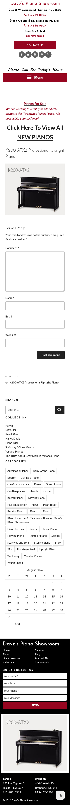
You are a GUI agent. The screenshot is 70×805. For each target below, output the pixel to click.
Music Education (17, 504)
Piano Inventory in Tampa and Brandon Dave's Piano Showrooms (34, 520)
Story (58, 542)
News (35, 504)
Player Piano (49, 529)
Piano (46, 511)
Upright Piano (47, 549)
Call (24, 70)
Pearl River (12, 434)
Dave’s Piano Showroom (35, 3)
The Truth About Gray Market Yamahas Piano (32, 455)
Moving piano (36, 497)
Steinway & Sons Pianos (19, 447)
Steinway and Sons (18, 542)
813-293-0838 (35, 36)
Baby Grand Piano (44, 470)
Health (34, 491)
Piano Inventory (11, 658)
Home (6, 650)
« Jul (17, 623)
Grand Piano (53, 484)
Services (39, 650)
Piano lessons (15, 529)
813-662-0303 (36, 25)
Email (9, 316)
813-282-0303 (36, 15)
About (6, 654)
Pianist (33, 511)
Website (10, 334)
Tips (10, 549)
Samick (56, 535)
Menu (38, 77)
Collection (8, 662)
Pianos (33, 529)
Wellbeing (13, 556)
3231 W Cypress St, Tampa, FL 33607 (35, 10)
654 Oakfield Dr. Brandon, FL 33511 (35, 20)
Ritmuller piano (38, 535)
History (47, 491)
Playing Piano (15, 535)
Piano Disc (11, 442)
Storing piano (42, 542)
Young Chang (15, 562)
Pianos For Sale (35, 104)
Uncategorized (26, 549)
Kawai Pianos (15, 497)
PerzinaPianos (16, 511)
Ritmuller (10, 429)
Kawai (9, 425)
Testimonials (42, 662)
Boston (11, 477)
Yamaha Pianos (14, 451)
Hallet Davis (12, 438)
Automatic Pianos (18, 470)
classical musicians (18, 484)
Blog (37, 654)
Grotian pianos (16, 491)
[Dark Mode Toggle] (60, 795)
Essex (37, 484)
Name (9, 297)
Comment (12, 248)
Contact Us (35, 45)
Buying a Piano (30, 477)
